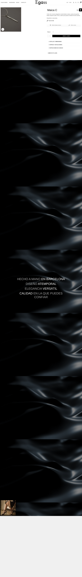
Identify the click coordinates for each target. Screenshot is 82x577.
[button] (80, 9)
